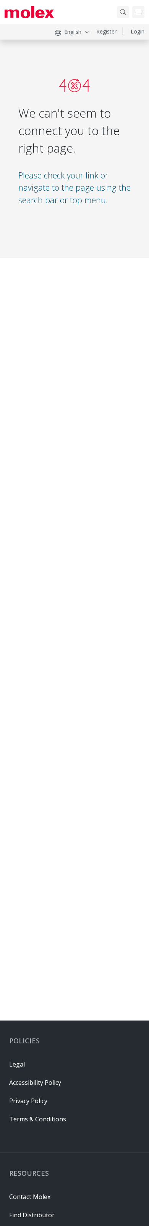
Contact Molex (29, 1197)
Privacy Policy (28, 1101)
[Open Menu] (138, 12)
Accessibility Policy (35, 1082)
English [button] (72, 31)
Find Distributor (32, 1215)
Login (137, 31)
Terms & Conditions (37, 1119)
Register (106, 31)
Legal (17, 1064)
